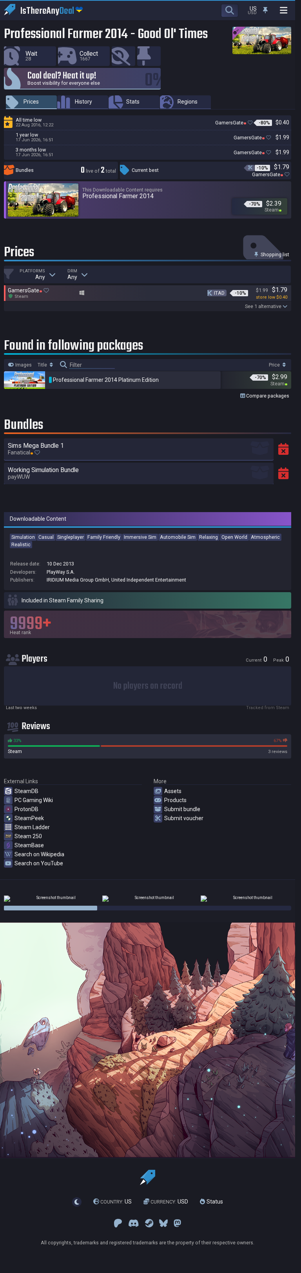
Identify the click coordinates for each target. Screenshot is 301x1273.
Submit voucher (183, 818)
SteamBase (29, 845)
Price (275, 365)
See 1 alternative (263, 306)
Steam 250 (28, 836)
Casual (46, 537)
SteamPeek (29, 818)
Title (43, 365)
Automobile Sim (178, 537)
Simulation (23, 537)
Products (175, 800)
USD (169, 1201)
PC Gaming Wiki (34, 800)
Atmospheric (265, 537)
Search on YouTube (39, 863)
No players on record (147, 686)
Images (23, 365)
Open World (234, 537)
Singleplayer (70, 537)
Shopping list (274, 254)
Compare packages (267, 396)
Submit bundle (182, 809)
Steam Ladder (32, 827)
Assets (172, 791)
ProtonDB (26, 809)
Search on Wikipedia (39, 854)
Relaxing (208, 537)
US (116, 1201)
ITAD (219, 293)
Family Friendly (103, 537)
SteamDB (26, 791)
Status (214, 1201)
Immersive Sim (140, 537)
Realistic (21, 544)
